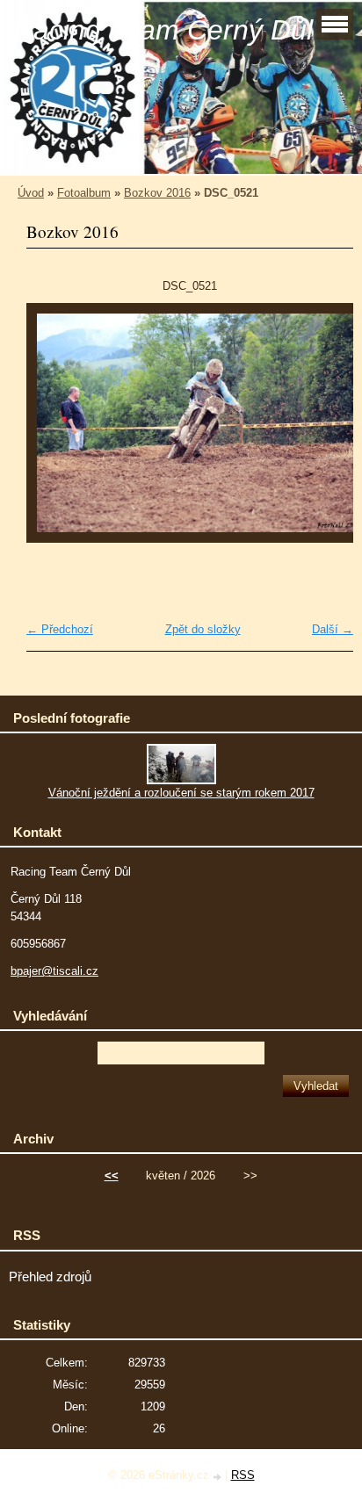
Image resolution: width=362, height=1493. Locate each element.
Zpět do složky (203, 629)
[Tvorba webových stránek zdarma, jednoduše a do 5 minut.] (219, 1477)
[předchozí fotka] (55, 431)
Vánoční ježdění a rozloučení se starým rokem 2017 (181, 792)
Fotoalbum (84, 192)
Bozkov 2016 (157, 192)
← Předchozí (59, 629)
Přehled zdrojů (50, 1277)
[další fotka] (324, 431)
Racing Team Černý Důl (163, 30)
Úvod (31, 192)
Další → (332, 629)
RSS (243, 1475)
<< (112, 1175)
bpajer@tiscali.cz (54, 970)
